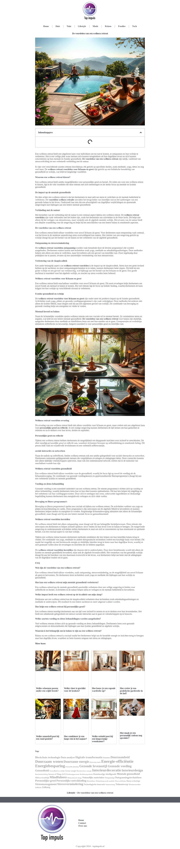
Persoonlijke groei (45, 780)
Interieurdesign (132, 770)
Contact (82, 823)
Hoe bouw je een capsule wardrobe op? (103, 689)
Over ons (82, 826)
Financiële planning (72, 766)
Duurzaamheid (120, 757)
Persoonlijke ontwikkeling (71, 780)
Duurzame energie (76, 761)
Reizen (108, 26)
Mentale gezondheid (128, 773)
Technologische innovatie (94, 784)
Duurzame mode (95, 762)
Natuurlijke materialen (93, 777)
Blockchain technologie (47, 757)
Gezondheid (42, 770)
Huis (58, 26)
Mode (95, 26)
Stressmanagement (46, 784)
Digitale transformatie (89, 757)
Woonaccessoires (135, 785)
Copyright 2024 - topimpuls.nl (90, 846)
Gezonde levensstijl (93, 766)
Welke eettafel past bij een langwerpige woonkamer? (102, 739)
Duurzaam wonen (49, 761)
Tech (134, 26)
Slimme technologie (133, 781)
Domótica (106, 758)
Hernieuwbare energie (84, 771)
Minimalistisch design (74, 778)
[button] (141, 132)
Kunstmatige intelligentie (104, 774)
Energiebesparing (50, 766)
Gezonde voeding (120, 766)
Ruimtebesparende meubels (105, 781)
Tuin (69, 26)
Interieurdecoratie (106, 770)
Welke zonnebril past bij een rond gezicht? (47, 737)
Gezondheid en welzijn (57, 771)
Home (46, 26)
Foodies (121, 26)
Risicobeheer (91, 781)
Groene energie (70, 771)
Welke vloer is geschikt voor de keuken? (75, 689)
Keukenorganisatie (86, 774)
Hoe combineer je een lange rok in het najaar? (75, 737)
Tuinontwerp (122, 784)
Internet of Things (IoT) (57, 774)
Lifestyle (82, 26)
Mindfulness (58, 777)
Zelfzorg (46, 787)
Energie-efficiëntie (117, 761)
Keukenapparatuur (72, 774)
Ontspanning (109, 778)
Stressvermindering (70, 784)
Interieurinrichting (41, 774)
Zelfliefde (38, 787)
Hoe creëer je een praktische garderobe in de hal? (131, 691)
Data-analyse (68, 757)
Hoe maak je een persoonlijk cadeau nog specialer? (131, 735)
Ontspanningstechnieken (128, 777)
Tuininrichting (110, 784)
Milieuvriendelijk (42, 778)
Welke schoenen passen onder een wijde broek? (47, 689)
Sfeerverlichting (120, 781)
